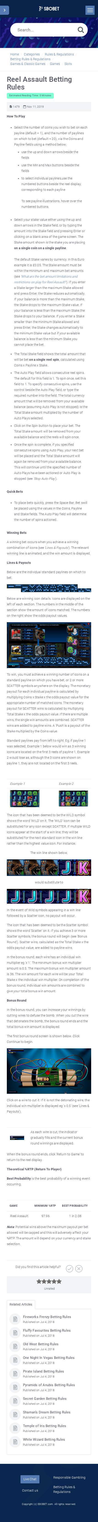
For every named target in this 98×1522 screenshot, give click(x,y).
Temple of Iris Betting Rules (44, 1426)
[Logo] (49, 8)
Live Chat (29, 1479)
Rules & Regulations (59, 54)
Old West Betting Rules (41, 1344)
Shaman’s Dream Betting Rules (47, 1412)
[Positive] (69, 1267)
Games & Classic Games (27, 64)
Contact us (30, 1490)
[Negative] (78, 1267)
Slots (68, 64)
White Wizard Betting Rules (44, 1439)
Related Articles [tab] (21, 1304)
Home (14, 54)
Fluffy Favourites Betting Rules (47, 1330)
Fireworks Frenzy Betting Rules (47, 1317)
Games (55, 64)
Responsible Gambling (69, 1477)
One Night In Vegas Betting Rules (49, 1358)
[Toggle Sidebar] (4, 10)
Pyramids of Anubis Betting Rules (49, 1385)
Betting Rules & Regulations (30, 59)
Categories (32, 54)
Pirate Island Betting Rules (43, 1371)
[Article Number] (10, 106)
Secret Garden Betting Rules (45, 1399)
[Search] (80, 29)
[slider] (49, 1281)
